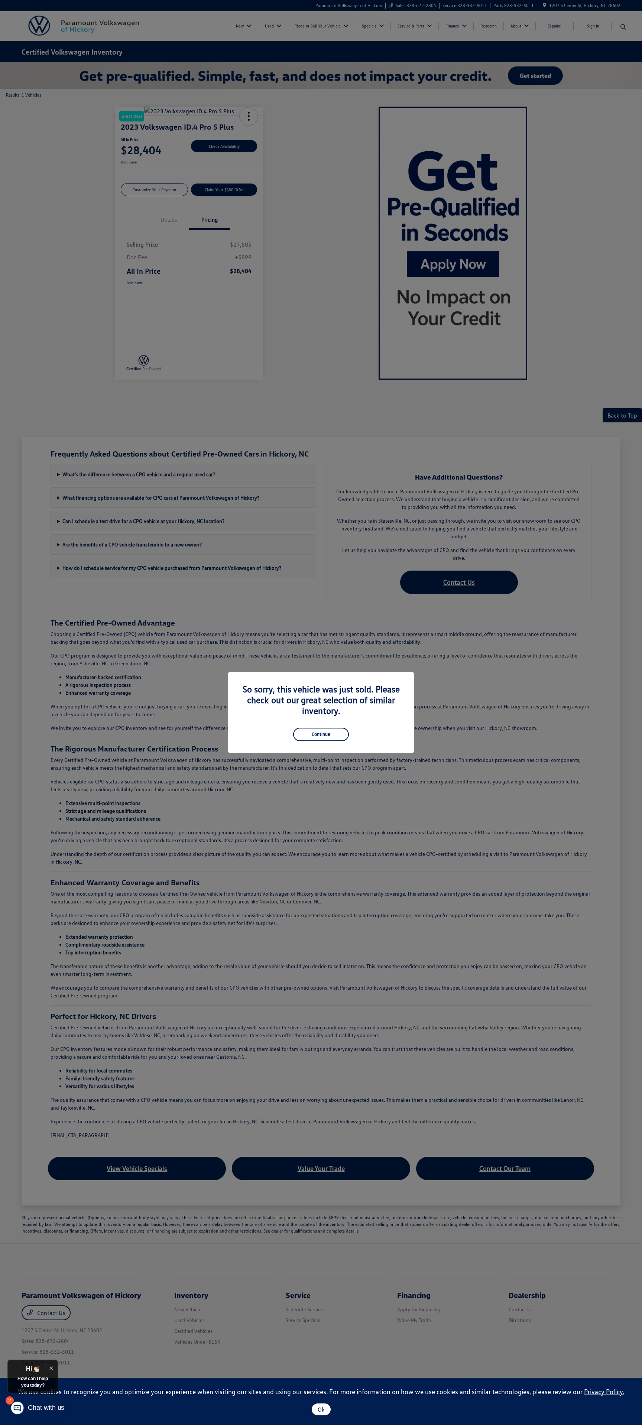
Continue (321, 734)
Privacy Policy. (604, 1391)
